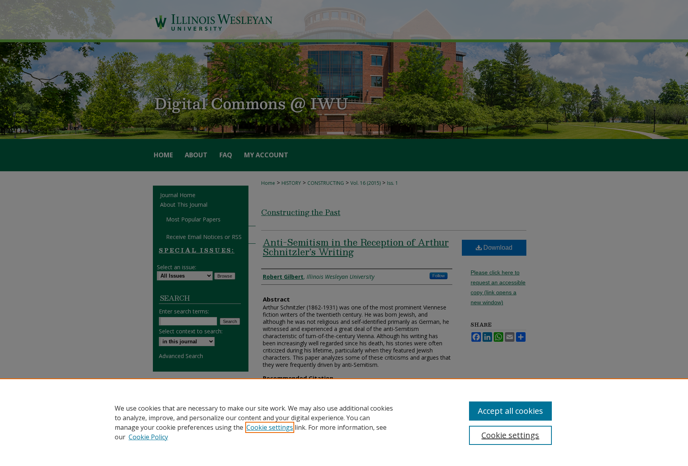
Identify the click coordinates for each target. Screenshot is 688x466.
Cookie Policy (148, 437)
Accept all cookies (510, 410)
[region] (344, 422)
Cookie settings (269, 427)
